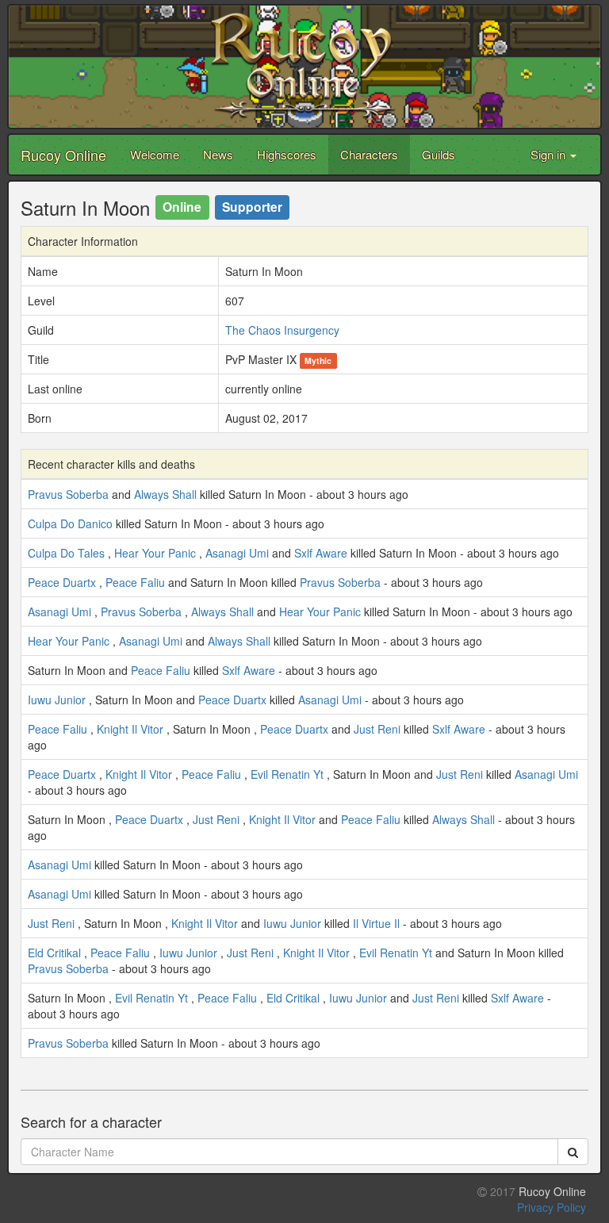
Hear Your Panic (155, 553)
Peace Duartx (62, 582)
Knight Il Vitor (130, 729)
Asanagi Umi (237, 553)
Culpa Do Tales (66, 553)
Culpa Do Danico (70, 523)
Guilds (438, 154)
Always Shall (165, 494)
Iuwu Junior (57, 699)
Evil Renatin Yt (287, 774)
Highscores (286, 154)
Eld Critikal (54, 952)
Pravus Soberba (68, 494)
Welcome (154, 154)
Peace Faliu (135, 582)
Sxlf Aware (320, 553)
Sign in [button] (549, 154)
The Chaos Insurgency (282, 330)
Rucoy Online (63, 154)
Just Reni (377, 729)
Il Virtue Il (376, 923)
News (218, 154)
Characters (369, 154)
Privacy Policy (551, 1207)
